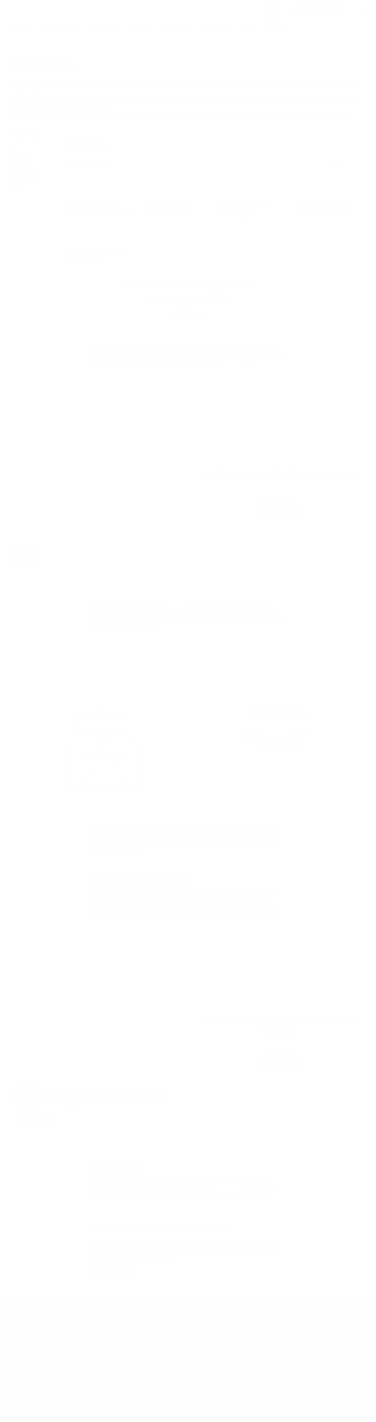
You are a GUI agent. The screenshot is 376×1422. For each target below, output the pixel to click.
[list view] (358, 165)
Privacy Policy (23, 170)
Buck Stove (37, 47)
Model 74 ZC (204, 832)
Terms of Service (25, 178)
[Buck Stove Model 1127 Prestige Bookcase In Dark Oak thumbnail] (26, 1119)
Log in (354, 29)
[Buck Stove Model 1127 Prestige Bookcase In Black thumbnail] (135, 1097)
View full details (278, 507)
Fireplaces (103, 29)
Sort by (76, 165)
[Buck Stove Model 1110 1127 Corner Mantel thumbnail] (70, 1097)
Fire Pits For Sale (164, 1334)
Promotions (175, 29)
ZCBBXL (228, 1187)
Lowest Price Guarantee (239, 1359)
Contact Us (20, 162)
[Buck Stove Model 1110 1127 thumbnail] (26, 1097)
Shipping (224, 1334)
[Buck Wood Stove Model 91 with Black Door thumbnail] (29, 556)
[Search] (273, 12)
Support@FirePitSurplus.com (313, 1367)
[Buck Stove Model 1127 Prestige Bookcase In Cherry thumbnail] (157, 1097)
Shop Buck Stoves (113, 1269)
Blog (14, 147)
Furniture (140, 29)
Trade (247, 29)
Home (15, 47)
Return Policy (229, 1343)
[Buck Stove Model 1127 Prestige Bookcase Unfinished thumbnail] (48, 1119)
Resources (214, 29)
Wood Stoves (60, 29)
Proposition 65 (230, 1367)
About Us (18, 155)
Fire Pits (21, 29)
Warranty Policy (231, 1351)
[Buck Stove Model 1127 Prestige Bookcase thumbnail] (91, 1097)
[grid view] (352, 165)
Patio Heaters (161, 1351)
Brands (277, 29)
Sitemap (17, 185)
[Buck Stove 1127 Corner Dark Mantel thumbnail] (48, 1097)
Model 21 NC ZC (168, 832)
